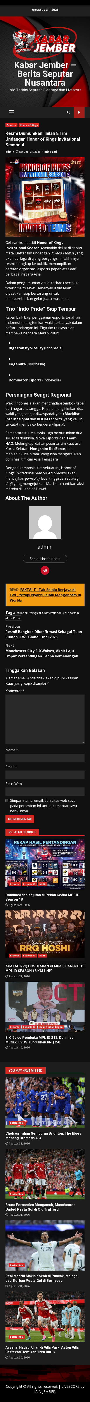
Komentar (15, 690)
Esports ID (29, 884)
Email (11, 766)
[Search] (68, 112)
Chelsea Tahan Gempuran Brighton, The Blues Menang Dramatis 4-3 (45, 1102)
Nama (11, 749)
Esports (11, 125)
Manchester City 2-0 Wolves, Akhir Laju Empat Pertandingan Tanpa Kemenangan (41, 650)
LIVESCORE (70, 1386)
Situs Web (13, 783)
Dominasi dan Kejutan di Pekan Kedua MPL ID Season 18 (45, 864)
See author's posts (45, 558)
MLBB (42, 884)
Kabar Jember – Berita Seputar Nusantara (45, 74)
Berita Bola (17, 1122)
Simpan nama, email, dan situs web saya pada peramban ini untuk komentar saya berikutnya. (43, 805)
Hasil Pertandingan (51, 1026)
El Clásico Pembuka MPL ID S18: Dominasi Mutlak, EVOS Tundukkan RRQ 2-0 (45, 1007)
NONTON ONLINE (79, 112)
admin (9, 152)
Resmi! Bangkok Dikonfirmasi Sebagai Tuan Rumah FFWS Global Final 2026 (43, 631)
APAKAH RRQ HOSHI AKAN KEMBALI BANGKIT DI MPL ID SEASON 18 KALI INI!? (45, 935)
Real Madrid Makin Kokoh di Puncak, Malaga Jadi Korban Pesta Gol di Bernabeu (45, 1245)
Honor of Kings (29, 125)
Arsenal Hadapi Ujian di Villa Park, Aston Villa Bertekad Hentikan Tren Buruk (45, 1316)
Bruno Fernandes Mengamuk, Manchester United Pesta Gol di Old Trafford (45, 1174)
